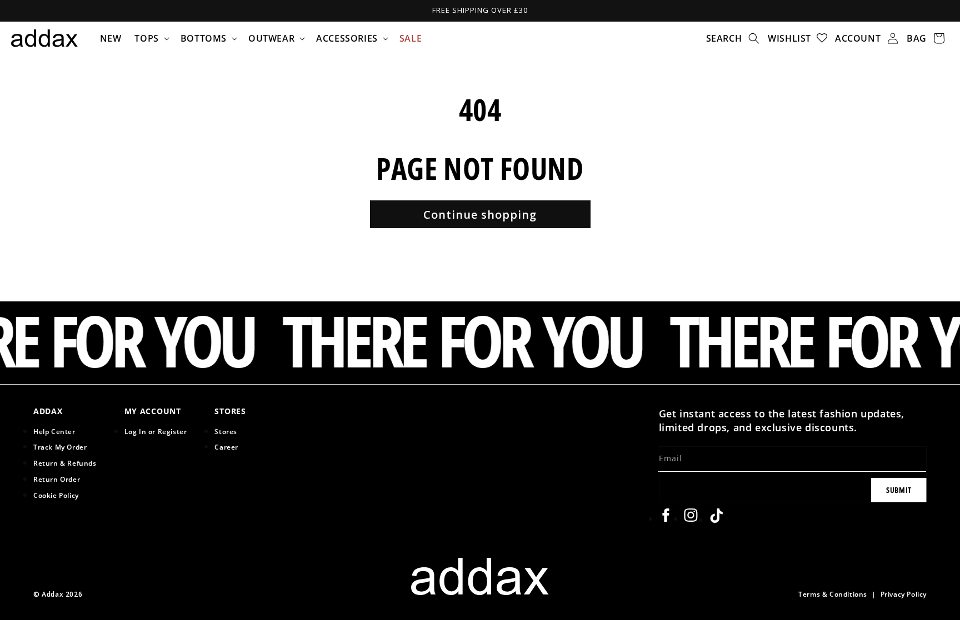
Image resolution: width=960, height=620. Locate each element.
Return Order (56, 479)
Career (226, 446)
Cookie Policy (56, 495)
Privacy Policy (904, 593)
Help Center (54, 431)
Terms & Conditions (832, 593)
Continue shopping (480, 214)
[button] (150, 38)
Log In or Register (155, 431)
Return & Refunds (65, 462)
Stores (225, 431)
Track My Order (60, 446)
